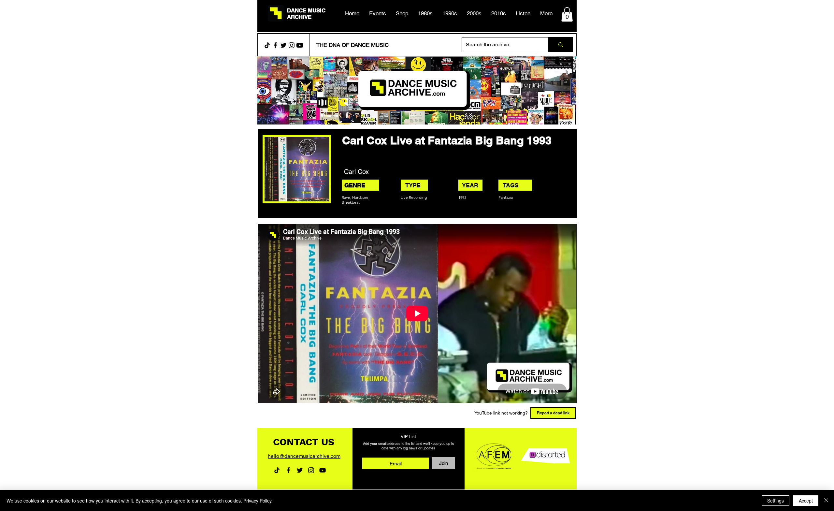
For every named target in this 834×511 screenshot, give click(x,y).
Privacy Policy (257, 500)
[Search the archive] (560, 44)
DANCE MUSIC (306, 10)
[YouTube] (322, 470)
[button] (425, 13)
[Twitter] (283, 45)
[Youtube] (300, 45)
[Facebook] (275, 45)
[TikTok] (267, 45)
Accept (806, 500)
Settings (775, 500)
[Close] (826, 500)
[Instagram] (291, 45)
